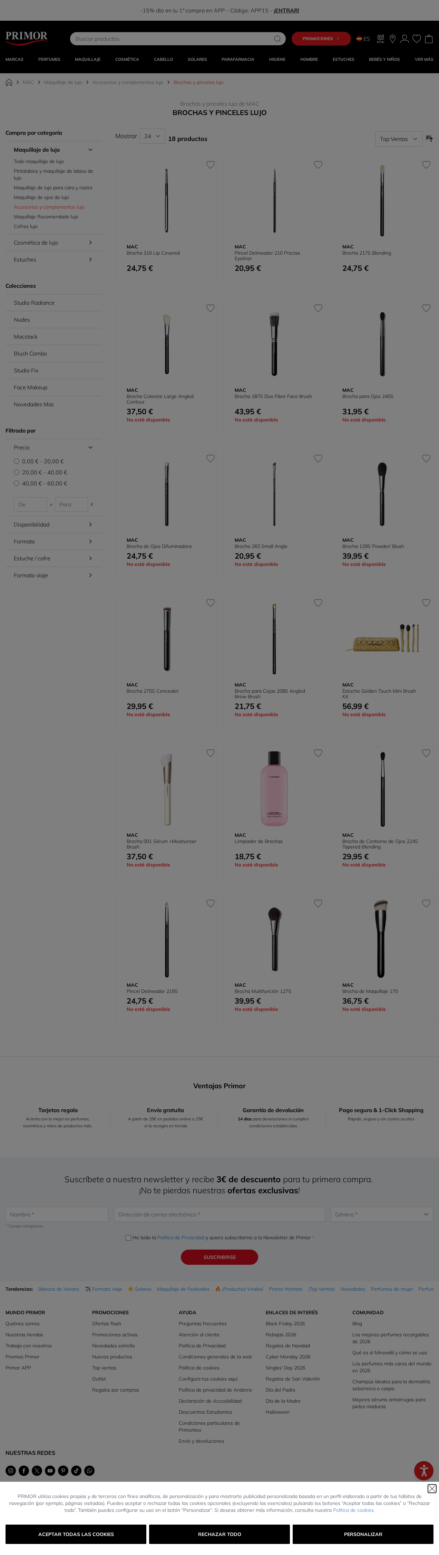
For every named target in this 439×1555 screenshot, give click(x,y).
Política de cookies (353, 1510)
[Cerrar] (432, 1489)
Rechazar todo (219, 1534)
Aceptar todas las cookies (76, 1534)
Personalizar (363, 1534)
